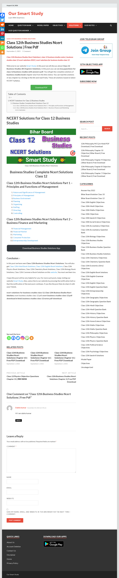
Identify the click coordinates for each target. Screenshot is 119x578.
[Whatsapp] (9, 338)
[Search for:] (96, 128)
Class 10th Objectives (90, 214)
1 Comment (26, 51)
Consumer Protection (21, 237)
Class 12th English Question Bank (94, 287)
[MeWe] (2, 38)
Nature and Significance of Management (29, 192)
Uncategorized (87, 367)
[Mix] (2, 43)
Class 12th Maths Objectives (92, 325)
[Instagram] (22, 338)
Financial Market (20, 231)
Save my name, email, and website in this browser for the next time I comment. (38, 513)
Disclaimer (11, 555)
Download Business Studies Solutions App (41, 248)
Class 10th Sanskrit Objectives (93, 218)
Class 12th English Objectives (93, 283)
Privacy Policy (12, 563)
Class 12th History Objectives (93, 313)
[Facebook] (13, 338)
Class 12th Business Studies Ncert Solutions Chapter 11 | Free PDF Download (65, 356)
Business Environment (22, 198)
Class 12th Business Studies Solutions (21, 38)
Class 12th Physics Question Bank (94, 341)
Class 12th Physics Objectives (93, 337)
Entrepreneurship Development (25, 240)
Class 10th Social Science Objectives (95, 222)
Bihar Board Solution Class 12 (93, 198)
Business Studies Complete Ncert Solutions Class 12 (30, 103)
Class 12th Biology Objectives (93, 236)
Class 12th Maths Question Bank (94, 329)
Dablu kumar (20, 407)
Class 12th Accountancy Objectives (95, 226)
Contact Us (11, 551)
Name (9, 477)
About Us (10, 542)
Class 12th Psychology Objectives (94, 351)
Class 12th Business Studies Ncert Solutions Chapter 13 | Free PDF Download (17, 356)
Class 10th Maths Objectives (92, 210)
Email (9, 488)
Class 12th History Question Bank (94, 317)
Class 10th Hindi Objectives (92, 206)
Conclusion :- (22, 110)
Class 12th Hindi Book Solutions (22, 266)
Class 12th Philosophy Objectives (94, 333)
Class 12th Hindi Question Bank (93, 309)
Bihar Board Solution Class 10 (93, 194)
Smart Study (31, 66)
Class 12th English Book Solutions (49, 266)
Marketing (17, 234)
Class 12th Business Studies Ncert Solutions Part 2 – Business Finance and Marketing (42, 108)
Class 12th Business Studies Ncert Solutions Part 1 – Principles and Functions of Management (44, 105)
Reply (19, 420)
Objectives (58, 25)
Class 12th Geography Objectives (94, 297)
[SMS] (27, 338)
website (54, 272)
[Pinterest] (2, 33)
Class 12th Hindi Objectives (92, 305)
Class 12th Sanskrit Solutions (92, 355)
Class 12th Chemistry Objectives (94, 258)
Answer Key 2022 (88, 190)
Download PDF (41, 87)
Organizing (17, 204)
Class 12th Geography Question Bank (96, 301)
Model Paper (43, 25)
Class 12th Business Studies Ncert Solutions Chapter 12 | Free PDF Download (41, 356)
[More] (32, 338)
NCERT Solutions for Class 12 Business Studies (27, 101)
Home (11, 25)
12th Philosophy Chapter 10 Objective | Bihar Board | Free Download (93, 153)
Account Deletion (14, 546)
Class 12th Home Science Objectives (95, 321)
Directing (17, 210)
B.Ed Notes (90, 25)
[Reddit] (2, 24)
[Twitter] (18, 338)
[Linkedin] (2, 29)
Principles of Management (23, 195)
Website (10, 498)
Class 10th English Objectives (93, 202)
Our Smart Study (25, 13)
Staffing (16, 207)
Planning (16, 201)
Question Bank (24, 25)
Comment (12, 446)
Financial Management (22, 228)
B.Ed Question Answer (19, 30)
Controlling (17, 213)
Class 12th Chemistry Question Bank (95, 262)
